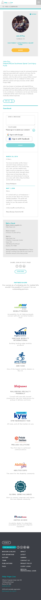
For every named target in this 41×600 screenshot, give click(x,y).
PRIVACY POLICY (26, 563)
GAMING (23, 557)
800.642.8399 (6, 586)
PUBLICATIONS (7, 563)
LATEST (23, 554)
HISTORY (5, 557)
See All (7, 101)
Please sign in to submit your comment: (18, 130)
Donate (6, 542)
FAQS (4, 566)
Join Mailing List (9, 547)
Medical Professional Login (28, 570)
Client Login (25, 566)
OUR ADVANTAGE (8, 554)
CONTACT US (25, 560)
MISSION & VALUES (9, 551)
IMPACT (23, 551)
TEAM (4, 560)
